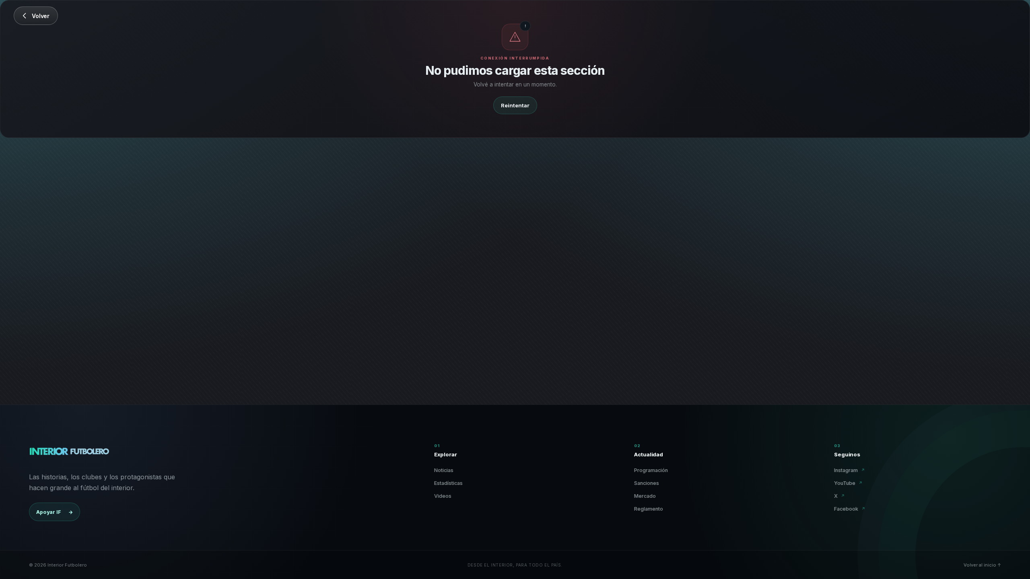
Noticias (443, 470)
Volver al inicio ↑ (982, 565)
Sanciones (646, 483)
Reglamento (648, 509)
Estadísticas (448, 483)
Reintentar (515, 105)
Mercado (645, 496)
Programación (651, 470)
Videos (442, 496)
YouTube (848, 483)
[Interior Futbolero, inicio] (69, 453)
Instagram (849, 470)
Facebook (849, 509)
